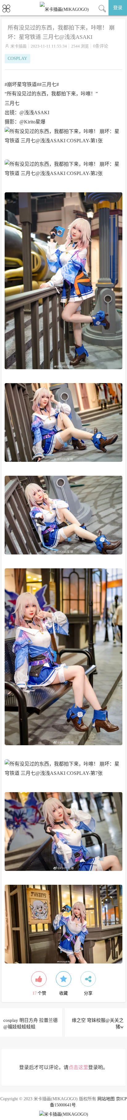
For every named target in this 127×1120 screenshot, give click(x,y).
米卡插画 (18, 46)
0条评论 (100, 46)
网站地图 (106, 1099)
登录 (117, 7)
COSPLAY (17, 58)
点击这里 (78, 1067)
